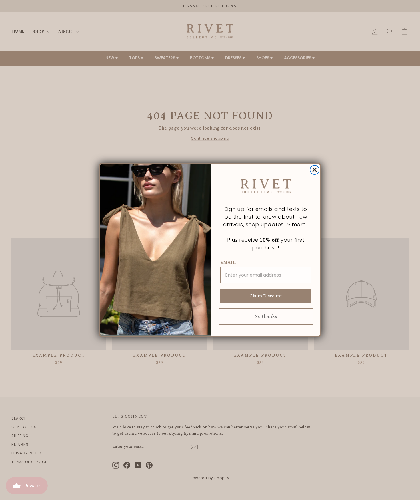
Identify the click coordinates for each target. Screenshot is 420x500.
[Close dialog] (314, 169)
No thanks (266, 316)
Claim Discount (265, 296)
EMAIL (228, 262)
